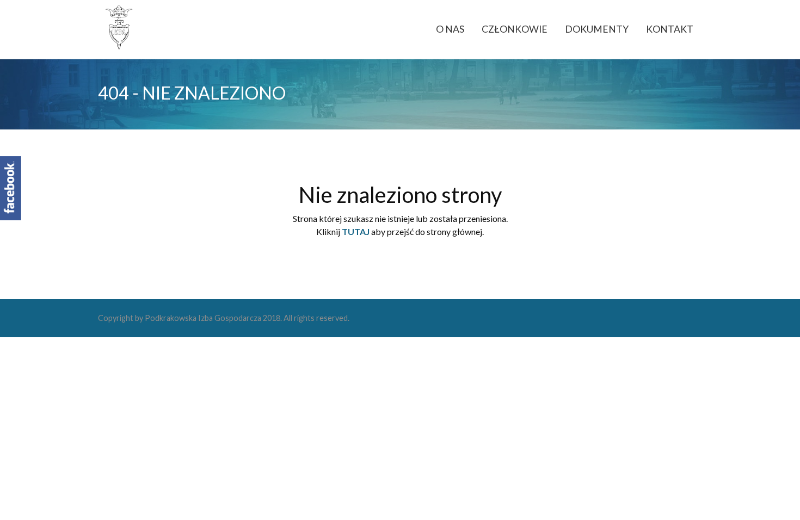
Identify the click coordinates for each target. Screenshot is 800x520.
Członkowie (514, 29)
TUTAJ (356, 231)
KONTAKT (669, 29)
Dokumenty (597, 29)
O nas (450, 29)
